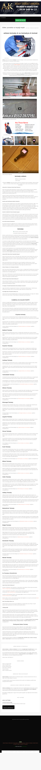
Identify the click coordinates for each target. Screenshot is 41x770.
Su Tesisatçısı (25, 744)
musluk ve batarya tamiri (6, 595)
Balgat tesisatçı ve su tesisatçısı (23, 536)
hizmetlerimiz (21, 751)
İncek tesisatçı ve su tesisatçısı (22, 458)
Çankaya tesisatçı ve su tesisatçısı (24, 370)
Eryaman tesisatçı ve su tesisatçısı (25, 326)
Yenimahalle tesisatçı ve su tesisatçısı (26, 384)
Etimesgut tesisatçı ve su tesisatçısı (25, 412)
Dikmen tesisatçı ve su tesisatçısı (24, 398)
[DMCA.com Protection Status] (20, 741)
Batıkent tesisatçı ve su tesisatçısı (24, 341)
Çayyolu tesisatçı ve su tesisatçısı (24, 427)
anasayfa (6, 751)
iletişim (34, 751)
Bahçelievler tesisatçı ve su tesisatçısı (26, 521)
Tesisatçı (21, 744)
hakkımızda (12, 751)
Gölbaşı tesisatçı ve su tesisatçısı (24, 504)
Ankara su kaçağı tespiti (6, 588)
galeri (16, 751)
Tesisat (18, 744)
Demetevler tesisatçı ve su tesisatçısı (26, 553)
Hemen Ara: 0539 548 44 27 (8, 707)
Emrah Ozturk (24, 746)
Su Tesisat (15, 744)
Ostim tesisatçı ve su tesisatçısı (23, 488)
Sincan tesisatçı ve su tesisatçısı (23, 443)
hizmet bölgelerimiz (28, 751)
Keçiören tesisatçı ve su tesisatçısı (25, 356)
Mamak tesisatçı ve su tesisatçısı (24, 569)
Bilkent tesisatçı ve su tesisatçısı (23, 473)
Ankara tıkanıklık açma (11, 592)
